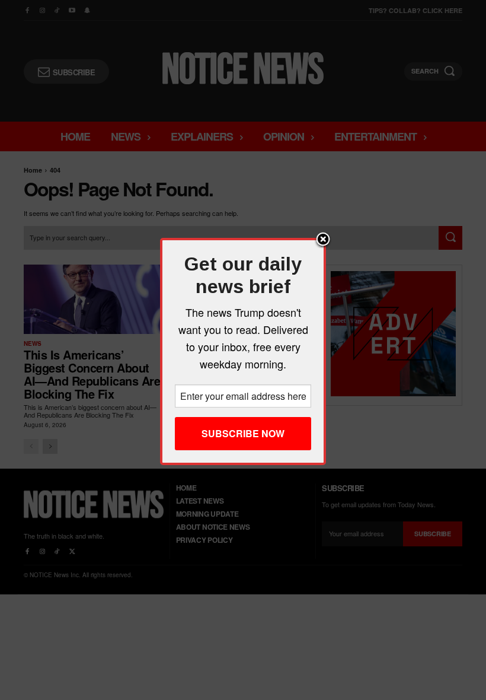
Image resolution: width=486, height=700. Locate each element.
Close (323, 240)
